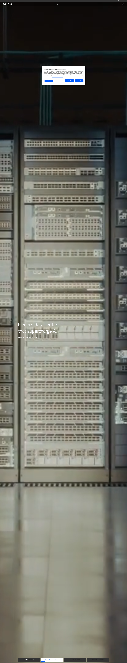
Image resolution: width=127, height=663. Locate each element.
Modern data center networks (52, 660)
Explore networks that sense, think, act (28, 337)
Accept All (79, 80)
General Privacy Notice (59, 77)
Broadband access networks (98, 660)
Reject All (69, 80)
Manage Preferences (49, 80)
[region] (63, 75)
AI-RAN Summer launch (29, 660)
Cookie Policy (54, 77)
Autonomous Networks (75, 660)
